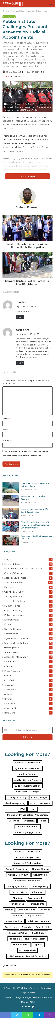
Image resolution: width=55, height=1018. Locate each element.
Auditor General (27, 774)
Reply (20, 317)
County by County (13, 592)
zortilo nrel (23, 330)
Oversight (29, 820)
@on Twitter (9, 965)
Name (6, 418)
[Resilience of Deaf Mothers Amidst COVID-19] (10, 540)
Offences (8, 666)
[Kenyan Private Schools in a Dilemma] (10, 500)
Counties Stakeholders (16, 643)
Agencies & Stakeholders (16, 638)
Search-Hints (11, 661)
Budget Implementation (27, 786)
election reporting (15, 803)
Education (9, 624)
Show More (26, 176)
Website (6, 440)
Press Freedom (12, 671)
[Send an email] (22, 72)
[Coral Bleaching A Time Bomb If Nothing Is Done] (10, 487)
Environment (11, 619)
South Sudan (10, 703)
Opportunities (11, 708)
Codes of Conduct (13, 573)
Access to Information (16, 657)
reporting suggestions (27, 832)
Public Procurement (15, 615)
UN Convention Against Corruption (23, 568)
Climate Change (12, 629)
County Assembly (16, 797)
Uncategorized (11, 647)
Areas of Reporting (21, 11)
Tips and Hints (11, 652)
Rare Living (9, 713)
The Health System (14, 601)
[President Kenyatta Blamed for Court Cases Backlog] (10, 513)
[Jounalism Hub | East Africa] (12, 4)
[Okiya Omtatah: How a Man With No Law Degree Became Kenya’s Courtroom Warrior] (10, 526)
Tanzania (8, 685)
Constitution (10, 680)
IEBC (22, 809)
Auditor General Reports (27, 780)
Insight (7, 559)
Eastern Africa (11, 634)
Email (6, 429)
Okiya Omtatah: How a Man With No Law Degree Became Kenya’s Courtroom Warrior (35, 525)
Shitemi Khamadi (13, 72)
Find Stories (10, 689)
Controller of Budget (27, 791)
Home (7, 11)
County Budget (39, 797)
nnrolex (21, 302)
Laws (32, 809)
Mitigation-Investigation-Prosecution (27, 815)
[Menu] (51, 4)
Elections (9, 587)
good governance (40, 803)
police (43, 820)
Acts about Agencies (15, 578)
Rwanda (8, 699)
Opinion (8, 675)
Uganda (8, 694)
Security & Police (13, 596)
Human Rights (12, 605)
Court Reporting (39, 11)
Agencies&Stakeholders (28, 768)
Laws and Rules (12, 564)
